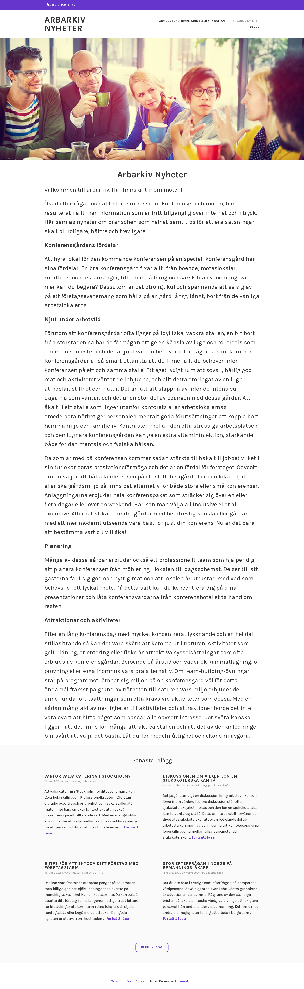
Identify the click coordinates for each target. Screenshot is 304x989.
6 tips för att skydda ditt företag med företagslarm (91, 865)
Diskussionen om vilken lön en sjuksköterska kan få (200, 778)
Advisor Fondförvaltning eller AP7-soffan (192, 21)
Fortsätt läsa (203, 837)
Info (100, 781)
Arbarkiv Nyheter (64, 23)
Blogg (255, 27)
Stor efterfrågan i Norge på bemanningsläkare (197, 865)
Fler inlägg (152, 947)
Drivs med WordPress (127, 981)
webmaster (72, 781)
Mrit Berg (200, 785)
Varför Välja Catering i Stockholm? (87, 776)
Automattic (184, 981)
